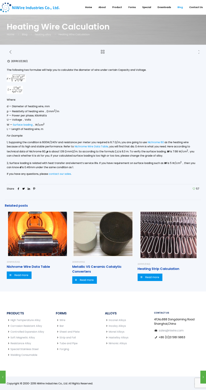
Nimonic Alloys (118, 343)
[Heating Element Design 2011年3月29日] (3, 377)
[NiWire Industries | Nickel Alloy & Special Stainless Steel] (30, 7)
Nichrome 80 (156, 142)
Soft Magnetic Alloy (22, 337)
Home (10, 34)
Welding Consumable (23, 355)
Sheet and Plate (70, 332)
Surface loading (23, 125)
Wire (62, 320)
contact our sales (60, 174)
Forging (64, 349)
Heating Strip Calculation (158, 269)
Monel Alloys (116, 332)
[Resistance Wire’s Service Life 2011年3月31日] (203, 377)
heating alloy (43, 34)
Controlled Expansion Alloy (27, 332)
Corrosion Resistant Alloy (26, 326)
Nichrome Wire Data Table (91, 146)
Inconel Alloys (117, 320)
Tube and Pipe (69, 343)
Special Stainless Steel (24, 349)
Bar (62, 326)
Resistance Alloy (20, 343)
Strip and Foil (68, 337)
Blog (24, 34)
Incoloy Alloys (117, 326)
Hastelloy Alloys (118, 337)
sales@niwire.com (171, 330)
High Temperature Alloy (25, 320)
